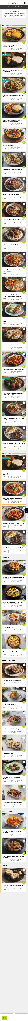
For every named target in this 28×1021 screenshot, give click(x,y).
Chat (26, 510)
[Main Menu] (3, 3)
